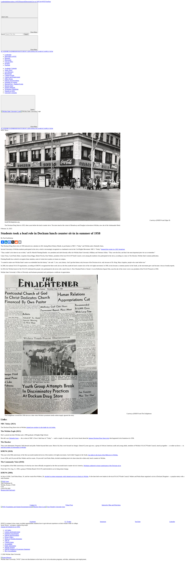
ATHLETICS (34, 51)
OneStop (48, 1)
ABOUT (41, 51)
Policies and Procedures (12, 80)
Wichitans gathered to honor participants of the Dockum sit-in (102, 465)
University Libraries (11, 93)
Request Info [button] (5, 490)
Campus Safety (9, 542)
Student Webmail (10, 87)
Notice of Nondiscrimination (13, 539)
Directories (28, 1)
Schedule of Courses (11, 82)
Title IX (7, 540)
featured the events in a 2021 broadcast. (113, 249)
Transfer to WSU (10, 91)
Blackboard (8, 73)
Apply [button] (13, 490)
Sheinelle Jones (14, 438)
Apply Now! (8, 70)
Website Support (10, 547)
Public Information (10, 546)
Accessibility (8, 544)
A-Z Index (8, 530)
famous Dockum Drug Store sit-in (99, 438)
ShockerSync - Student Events (14, 84)
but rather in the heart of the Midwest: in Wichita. (103, 455)
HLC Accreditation (10, 551)
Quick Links (5, 17)
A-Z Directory (9, 72)
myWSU (42, 1)
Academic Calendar (11, 68)
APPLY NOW (48, 51)
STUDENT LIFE (25, 51)
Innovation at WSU (13, 1)
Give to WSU (36, 1)
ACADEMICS (5, 51)
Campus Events (9, 75)
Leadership (4, 1)
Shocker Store (9, 86)
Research (22, 1)
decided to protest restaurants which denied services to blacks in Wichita (66, 476)
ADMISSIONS (15, 51)
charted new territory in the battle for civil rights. (41, 427)
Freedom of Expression (12, 533)
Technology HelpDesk (11, 89)
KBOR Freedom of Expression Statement (17, 549)
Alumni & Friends (6, 527)
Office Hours (9, 79)
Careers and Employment (12, 77)
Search (3, 34)
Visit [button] (10, 490)
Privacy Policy (9, 537)
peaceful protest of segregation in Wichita (13, 447)
